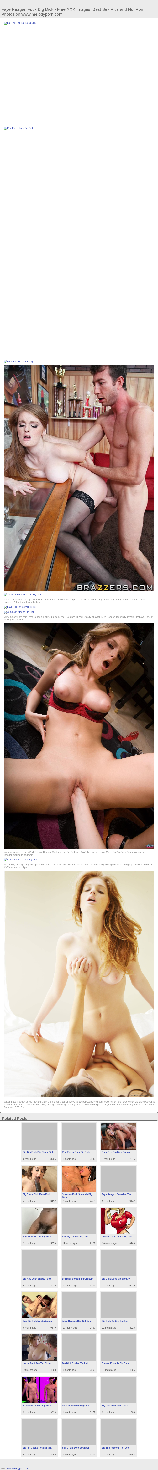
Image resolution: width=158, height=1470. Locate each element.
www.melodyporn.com (17, 1468)
